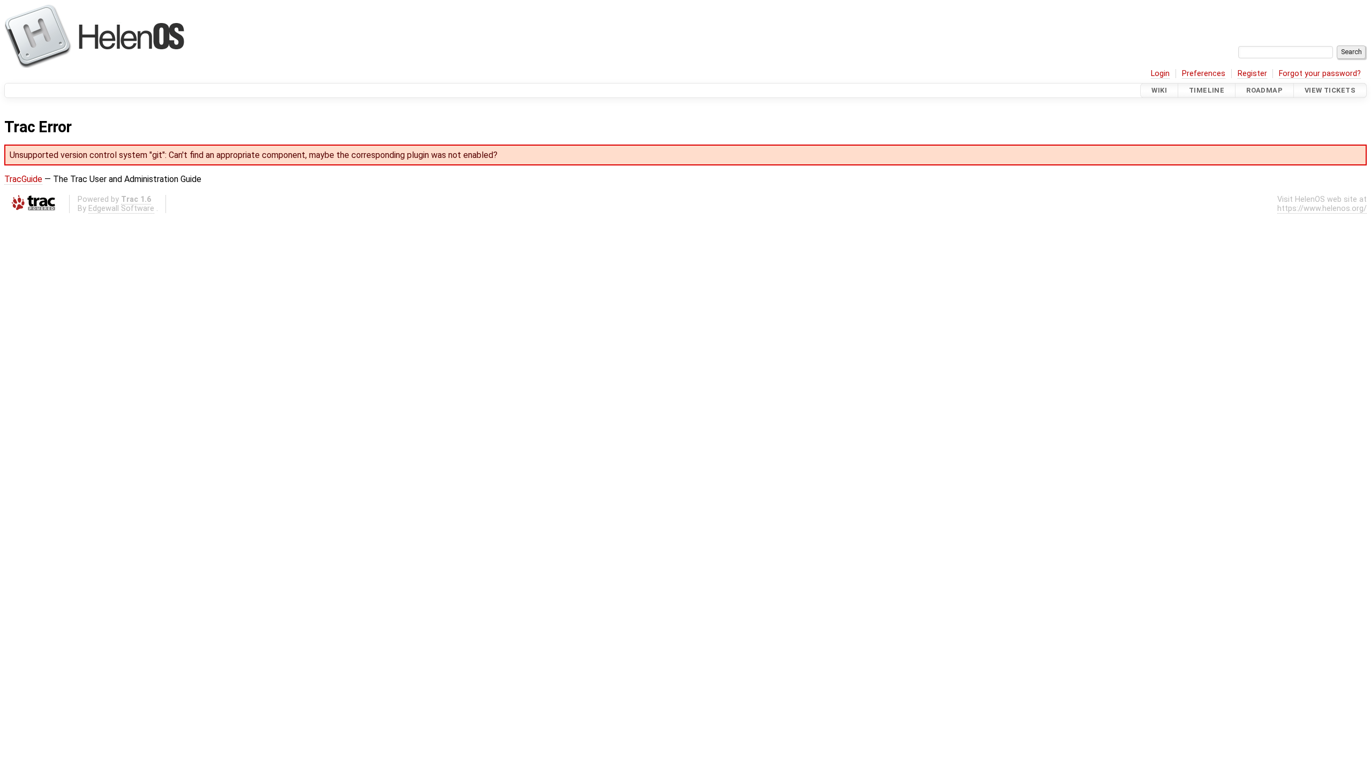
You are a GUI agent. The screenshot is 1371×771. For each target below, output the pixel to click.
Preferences (1203, 73)
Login (1160, 73)
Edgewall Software (121, 208)
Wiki (1159, 90)
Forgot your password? (1320, 73)
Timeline (1206, 90)
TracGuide (23, 179)
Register (1252, 73)
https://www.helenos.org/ (1322, 208)
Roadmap (1264, 90)
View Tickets (1330, 90)
